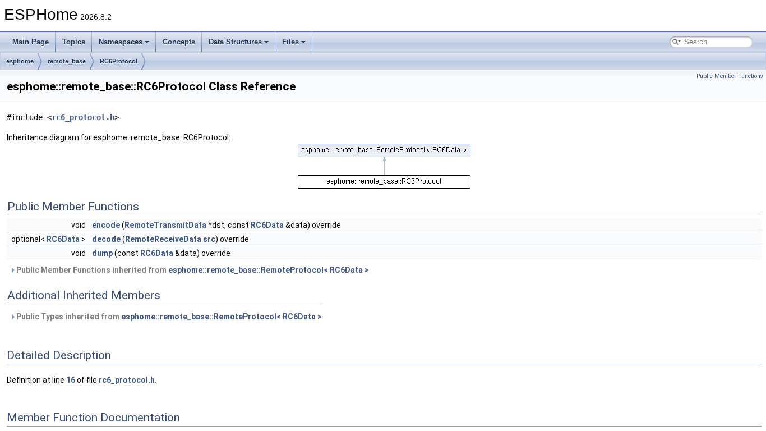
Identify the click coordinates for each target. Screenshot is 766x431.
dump (102, 253)
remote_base (67, 61)
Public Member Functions (729, 76)
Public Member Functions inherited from (192, 269)
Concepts (179, 42)
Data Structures (235, 42)
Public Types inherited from (168, 316)
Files (290, 42)
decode (106, 239)
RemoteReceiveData (163, 239)
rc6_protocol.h (83, 117)
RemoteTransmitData (165, 225)
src (209, 239)
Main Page (30, 42)
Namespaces (120, 42)
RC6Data (267, 225)
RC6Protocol (118, 61)
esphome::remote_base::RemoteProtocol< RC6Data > (268, 269)
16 (70, 379)
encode (106, 225)
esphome (20, 61)
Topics (73, 42)
